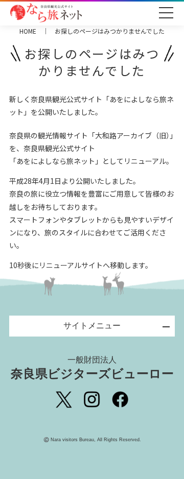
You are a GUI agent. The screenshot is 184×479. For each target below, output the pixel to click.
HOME (27, 31)
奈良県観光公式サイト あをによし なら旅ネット (46, 13)
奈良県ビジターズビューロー (92, 367)
